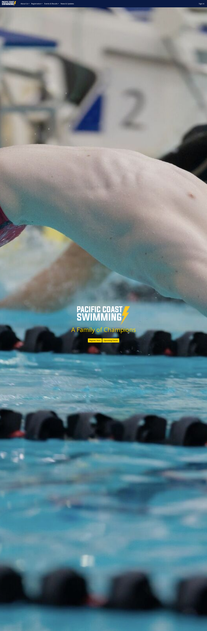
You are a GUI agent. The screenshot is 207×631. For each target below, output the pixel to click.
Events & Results (51, 3)
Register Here (94, 340)
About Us (24, 3)
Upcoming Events (111, 340)
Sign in (201, 3)
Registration (36, 3)
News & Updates (67, 3)
